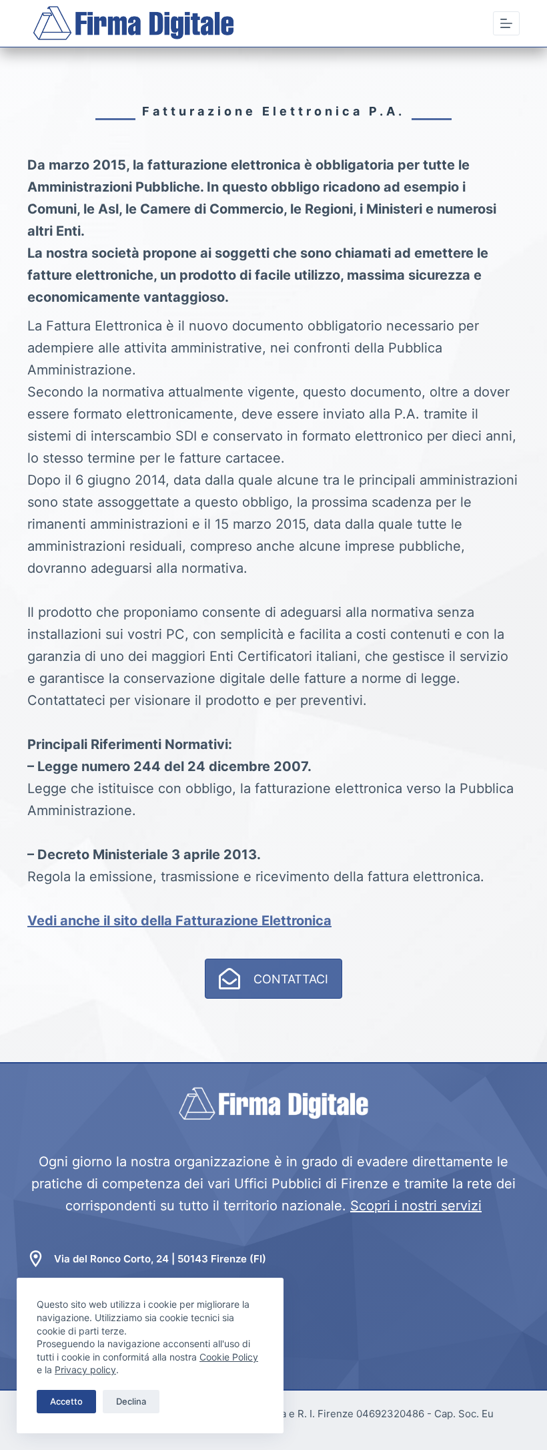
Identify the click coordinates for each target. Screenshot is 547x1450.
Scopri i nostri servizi (416, 1206)
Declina (131, 1401)
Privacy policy (85, 1369)
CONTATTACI (290, 979)
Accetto (66, 1401)
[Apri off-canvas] (506, 23)
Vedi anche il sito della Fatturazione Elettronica (179, 921)
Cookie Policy (228, 1357)
